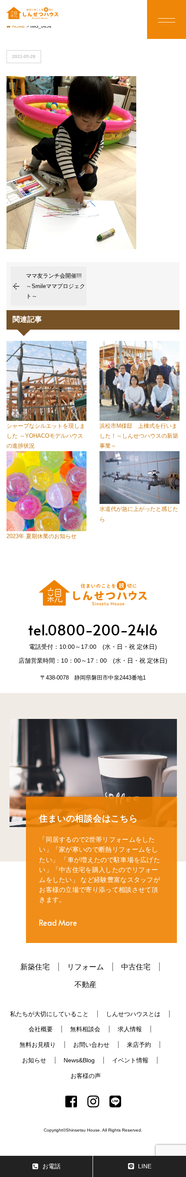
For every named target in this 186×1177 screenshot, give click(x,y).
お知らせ (34, 1060)
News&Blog (79, 1060)
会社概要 (41, 1029)
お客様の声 (86, 1075)
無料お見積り (37, 1044)
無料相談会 (85, 1029)
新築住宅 (35, 966)
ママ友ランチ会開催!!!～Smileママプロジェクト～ (55, 286)
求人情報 (130, 1029)
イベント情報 (130, 1060)
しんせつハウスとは (133, 1013)
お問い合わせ (91, 1044)
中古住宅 (136, 966)
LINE (144, 1166)
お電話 (51, 1166)
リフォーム (85, 966)
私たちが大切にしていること (49, 1013)
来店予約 (139, 1044)
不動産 (85, 984)
